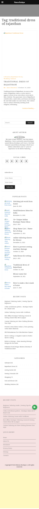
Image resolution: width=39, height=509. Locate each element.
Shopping (8, 377)
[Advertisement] (19, 489)
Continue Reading (28, 108)
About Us (6, 441)
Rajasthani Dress (17, 76)
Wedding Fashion (10, 78)
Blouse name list (20, 274)
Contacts (6, 455)
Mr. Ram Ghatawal (10, 87)
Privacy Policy (7, 448)
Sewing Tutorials (10, 373)
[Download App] (34, 407)
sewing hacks (9, 370)
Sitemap (5, 452)
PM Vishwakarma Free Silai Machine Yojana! (19, 332)
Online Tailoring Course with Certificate (17, 312)
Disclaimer (6, 444)
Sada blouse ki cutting (22, 256)
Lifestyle (7, 76)
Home (5, 437)
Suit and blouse (10, 380)
